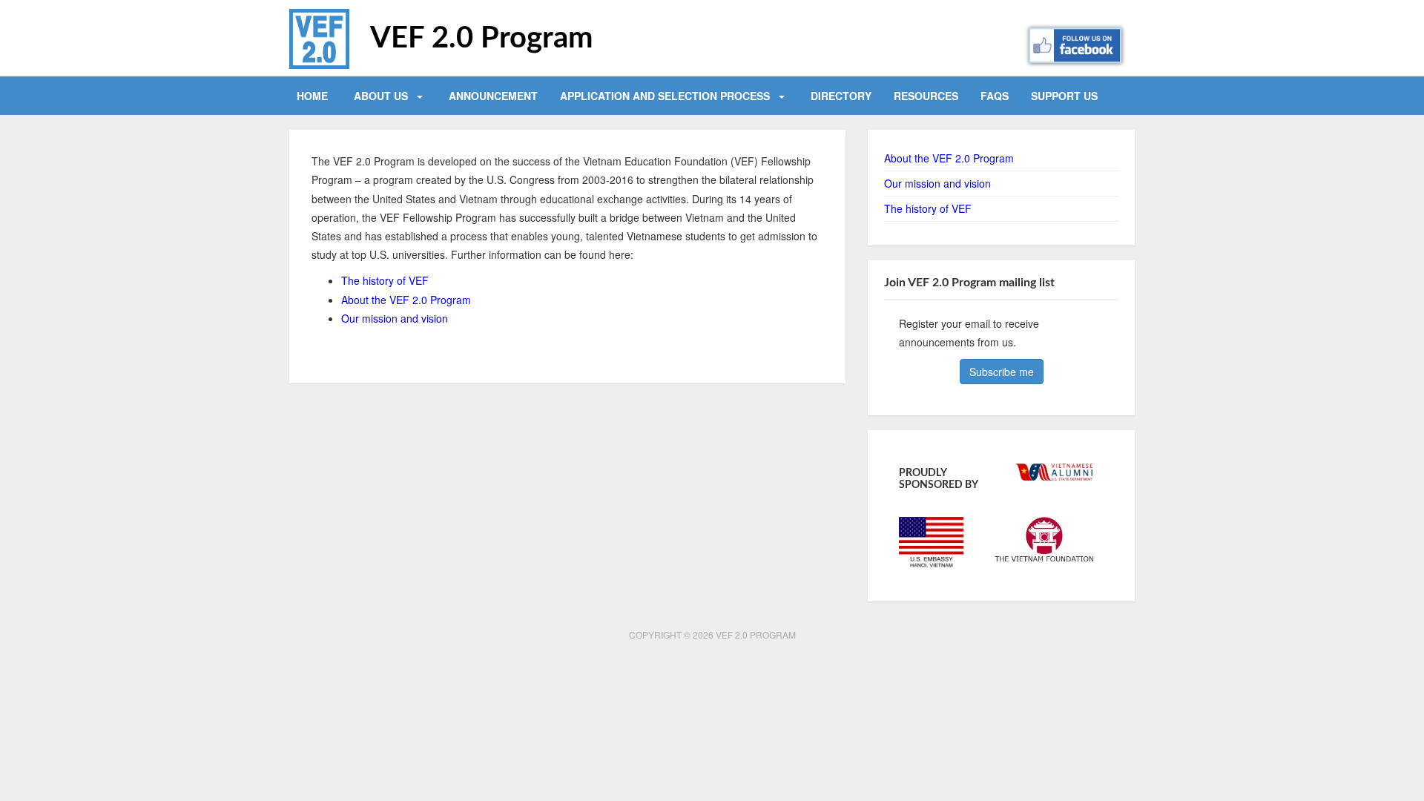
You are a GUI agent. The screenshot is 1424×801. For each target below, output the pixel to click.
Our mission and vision (394, 318)
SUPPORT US (1064, 95)
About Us (381, 95)
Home (312, 95)
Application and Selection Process (665, 95)
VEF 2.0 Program (481, 38)
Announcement (493, 95)
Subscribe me (1001, 371)
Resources (926, 95)
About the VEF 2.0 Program (406, 299)
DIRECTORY (841, 95)
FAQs (994, 95)
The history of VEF (385, 280)
